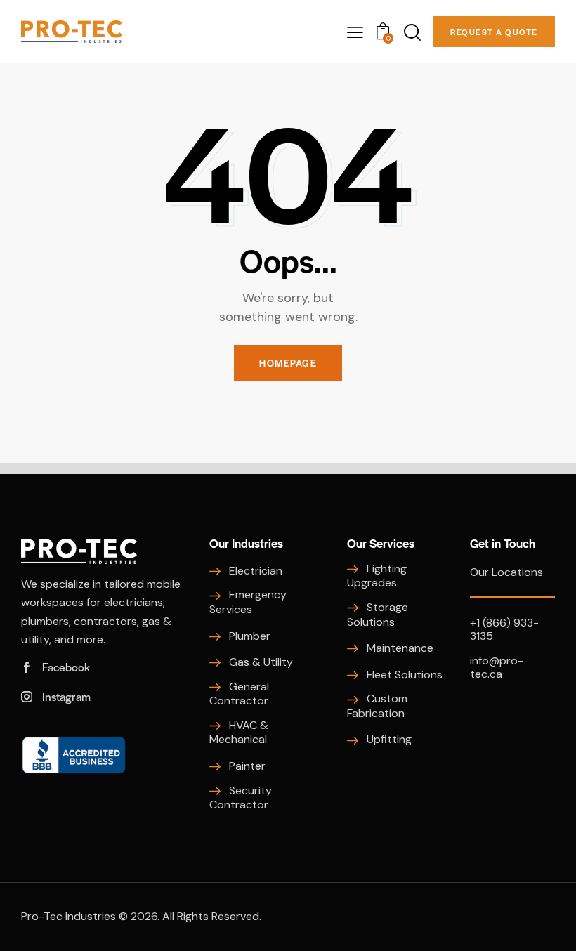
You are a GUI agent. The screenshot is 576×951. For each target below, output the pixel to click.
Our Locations (506, 572)
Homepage (288, 362)
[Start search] (411, 33)
